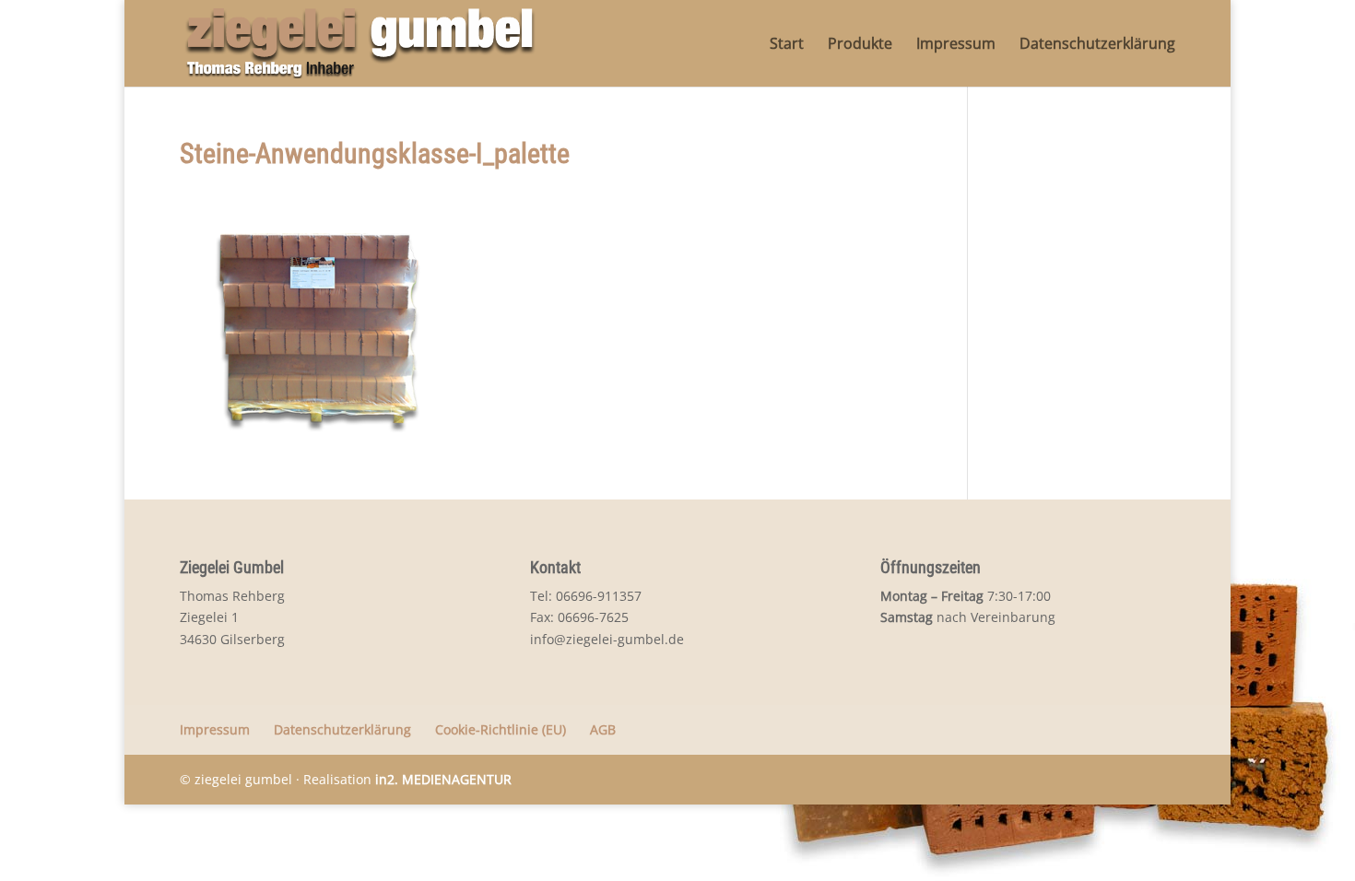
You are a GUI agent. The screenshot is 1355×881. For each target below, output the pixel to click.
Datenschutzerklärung (1097, 45)
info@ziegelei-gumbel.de (607, 639)
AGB (603, 729)
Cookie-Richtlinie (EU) (500, 729)
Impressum (956, 45)
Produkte (860, 45)
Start (787, 45)
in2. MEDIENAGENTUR (443, 779)
